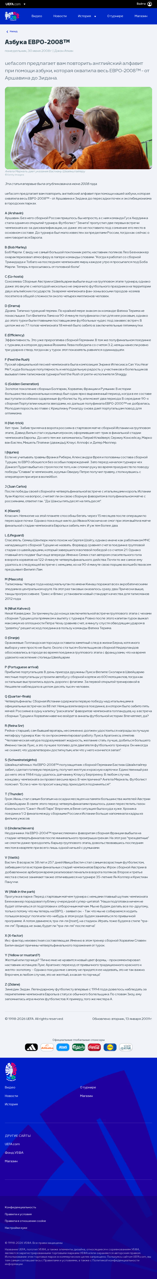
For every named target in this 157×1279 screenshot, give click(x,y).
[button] (87, 16)
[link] (37, 16)
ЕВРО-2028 (12, 16)
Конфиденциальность (20, 1207)
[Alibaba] (47, 1047)
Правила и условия (18, 1214)
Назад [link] (14, 32)
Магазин (86, 1096)
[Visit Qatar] (125, 1047)
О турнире (88, 1087)
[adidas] (31, 1047)
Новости (11, 1096)
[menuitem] (37, 16)
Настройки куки (16, 1228)
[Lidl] (110, 1047)
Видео (10, 1087)
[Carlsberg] (78, 1047)
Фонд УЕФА (14, 1152)
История (11, 1104)
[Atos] (63, 1047)
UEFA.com (12, 1144)
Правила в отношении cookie (25, 1221)
